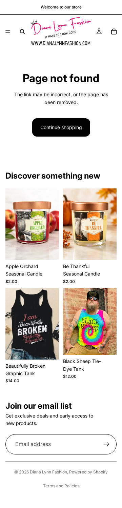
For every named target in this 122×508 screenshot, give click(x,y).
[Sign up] (106, 444)
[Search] (22, 31)
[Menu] (8, 31)
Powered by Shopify (88, 471)
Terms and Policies (61, 485)
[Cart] (113, 31)
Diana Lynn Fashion (48, 471)
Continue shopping (61, 127)
